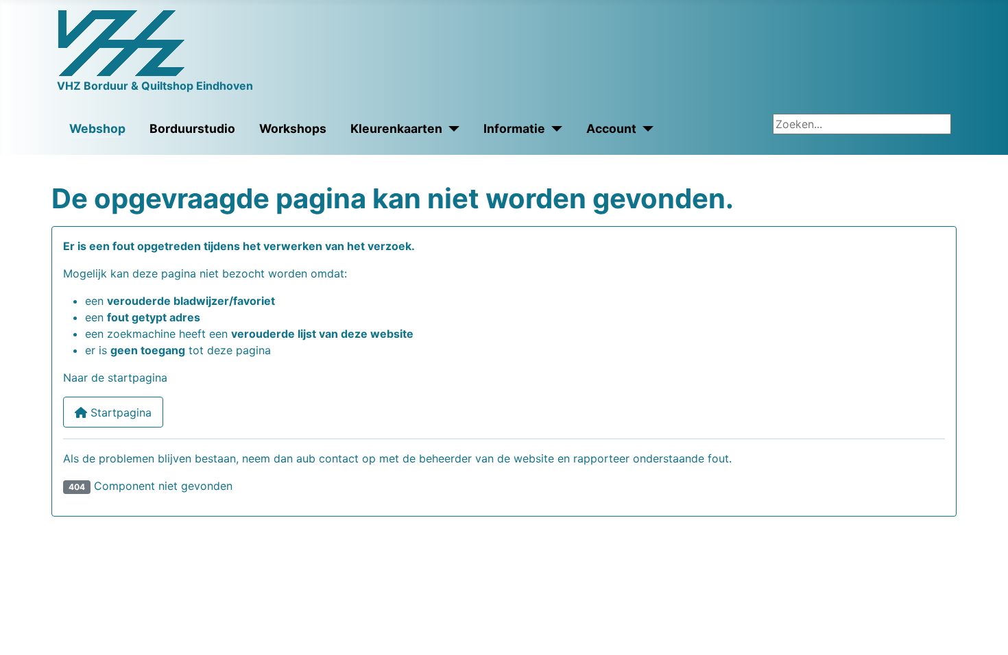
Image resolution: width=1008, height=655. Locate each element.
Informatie (514, 128)
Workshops (292, 128)
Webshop (97, 128)
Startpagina (119, 412)
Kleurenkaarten (396, 128)
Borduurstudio (192, 128)
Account (611, 128)
